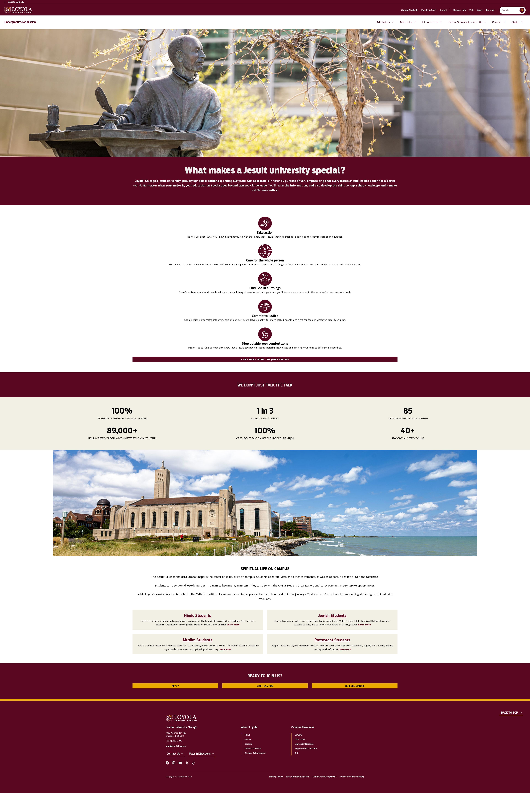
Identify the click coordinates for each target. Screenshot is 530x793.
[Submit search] (522, 10)
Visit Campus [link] (265, 685)
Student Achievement (255, 753)
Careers (248, 744)
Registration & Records (306, 748)
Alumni (443, 10)
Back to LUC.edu (16, 2)
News (247, 734)
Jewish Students (332, 615)
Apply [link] (175, 685)
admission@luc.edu (176, 746)
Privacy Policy (276, 776)
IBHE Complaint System (298, 776)
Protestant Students (332, 640)
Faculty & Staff (428, 10)
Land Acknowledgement (324, 776)
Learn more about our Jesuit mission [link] (265, 359)
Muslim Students (197, 640)
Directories (300, 739)
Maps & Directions (200, 753)
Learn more (233, 624)
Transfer (490, 10)
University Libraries (304, 744)
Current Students (409, 10)
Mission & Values (253, 748)
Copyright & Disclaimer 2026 (179, 776)
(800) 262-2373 (174, 741)
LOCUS (298, 734)
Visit (471, 10)
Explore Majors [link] (355, 685)
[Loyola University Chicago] (18, 10)
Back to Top (509, 712)
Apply (480, 10)
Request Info (459, 10)
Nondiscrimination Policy (352, 776)
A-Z (296, 753)
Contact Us (173, 753)
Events (248, 739)
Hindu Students (197, 615)
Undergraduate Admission (20, 22)
